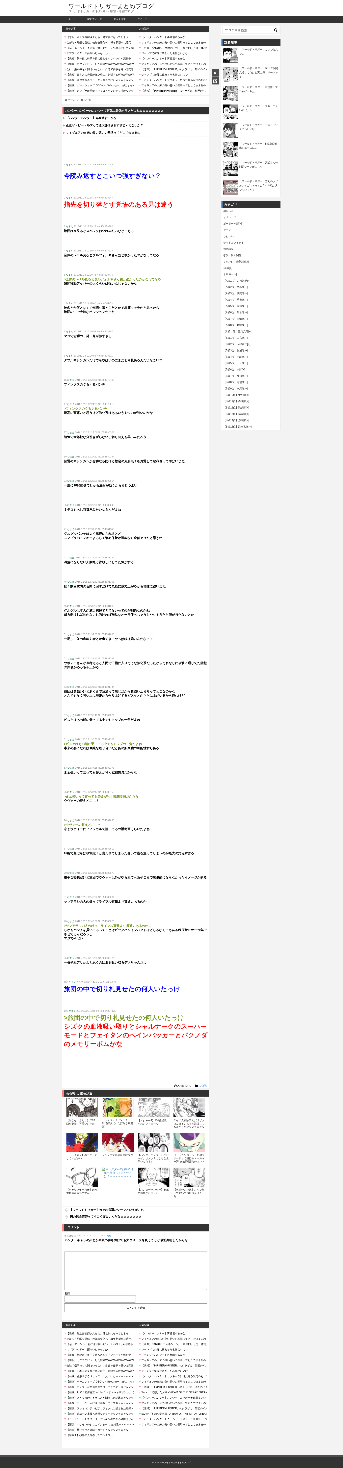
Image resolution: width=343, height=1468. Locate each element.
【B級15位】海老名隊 (236, 426)
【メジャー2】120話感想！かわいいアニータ (153, 1122)
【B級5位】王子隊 (234, 363)
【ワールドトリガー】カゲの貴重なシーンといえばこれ (106, 1209)
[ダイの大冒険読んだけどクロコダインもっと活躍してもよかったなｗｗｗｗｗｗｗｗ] (189, 1107)
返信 (109, 1235)
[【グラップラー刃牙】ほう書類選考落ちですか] (82, 1177)
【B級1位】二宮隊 (234, 337)
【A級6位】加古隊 (234, 312)
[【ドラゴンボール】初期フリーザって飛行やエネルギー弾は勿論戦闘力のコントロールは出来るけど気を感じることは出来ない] (189, 1142)
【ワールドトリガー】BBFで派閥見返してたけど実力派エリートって (258, 72)
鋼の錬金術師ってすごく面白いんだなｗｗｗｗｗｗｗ (105, 1216)
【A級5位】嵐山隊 (234, 306)
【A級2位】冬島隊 (234, 287)
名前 (67, 1293)
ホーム (71, 19)
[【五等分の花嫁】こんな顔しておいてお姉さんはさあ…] (189, 1177)
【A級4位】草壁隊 (234, 299)
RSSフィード (94, 19)
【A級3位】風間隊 (234, 293)
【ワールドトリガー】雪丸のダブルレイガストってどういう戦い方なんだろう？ (258, 185)
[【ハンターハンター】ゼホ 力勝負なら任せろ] (154, 1177)
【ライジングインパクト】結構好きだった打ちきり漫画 (117, 1123)
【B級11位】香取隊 (234, 401)
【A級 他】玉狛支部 (235, 331)
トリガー (228, 274)
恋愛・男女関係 (232, 255)
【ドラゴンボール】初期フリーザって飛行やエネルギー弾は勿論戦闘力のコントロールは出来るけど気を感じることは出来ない (188, 1161)
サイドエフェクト (233, 242)
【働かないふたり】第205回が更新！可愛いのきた (81, 1122)
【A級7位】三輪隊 (234, 318)
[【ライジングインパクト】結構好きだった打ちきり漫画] (118, 1107)
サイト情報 (120, 19)
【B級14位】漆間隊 (234, 420)
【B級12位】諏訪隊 (234, 407)
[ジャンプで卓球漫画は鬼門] (118, 1142)
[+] (240, 223)
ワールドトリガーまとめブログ (111, 6)
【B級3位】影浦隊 (234, 350)
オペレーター (231, 217)
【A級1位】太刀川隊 (235, 280)
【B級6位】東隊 (232, 369)
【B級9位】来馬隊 (234, 388)
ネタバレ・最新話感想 (236, 261)
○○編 (226, 268)
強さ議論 (228, 248)
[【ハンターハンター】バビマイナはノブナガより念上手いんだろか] (154, 1142)
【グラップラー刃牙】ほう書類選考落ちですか (81, 1191)
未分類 (202, 1085)
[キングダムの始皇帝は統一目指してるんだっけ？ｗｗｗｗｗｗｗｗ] (118, 1183)
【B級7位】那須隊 (234, 375)
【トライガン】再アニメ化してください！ (81, 1156)
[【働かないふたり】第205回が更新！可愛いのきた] (82, 1107)
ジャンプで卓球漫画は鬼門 (117, 1154)
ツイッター (143, 19)
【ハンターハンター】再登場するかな (91, 118)
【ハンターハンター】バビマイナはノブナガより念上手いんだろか (153, 1158)
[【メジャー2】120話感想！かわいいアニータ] (154, 1107)
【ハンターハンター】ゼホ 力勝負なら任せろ (153, 1191)
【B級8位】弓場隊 (234, 382)
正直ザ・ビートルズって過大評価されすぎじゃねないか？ (104, 125)
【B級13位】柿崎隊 (234, 413)
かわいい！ (229, 236)
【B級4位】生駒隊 (234, 356)
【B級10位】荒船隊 (234, 394)
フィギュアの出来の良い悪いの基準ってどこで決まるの (103, 132)
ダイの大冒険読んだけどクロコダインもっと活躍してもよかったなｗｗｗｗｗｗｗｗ (188, 1125)
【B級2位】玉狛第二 (235, 344)
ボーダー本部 (231, 223)
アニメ (227, 229)
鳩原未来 (228, 210)
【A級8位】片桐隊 (234, 325)
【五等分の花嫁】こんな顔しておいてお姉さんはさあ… (188, 1193)
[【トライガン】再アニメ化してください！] (82, 1142)
